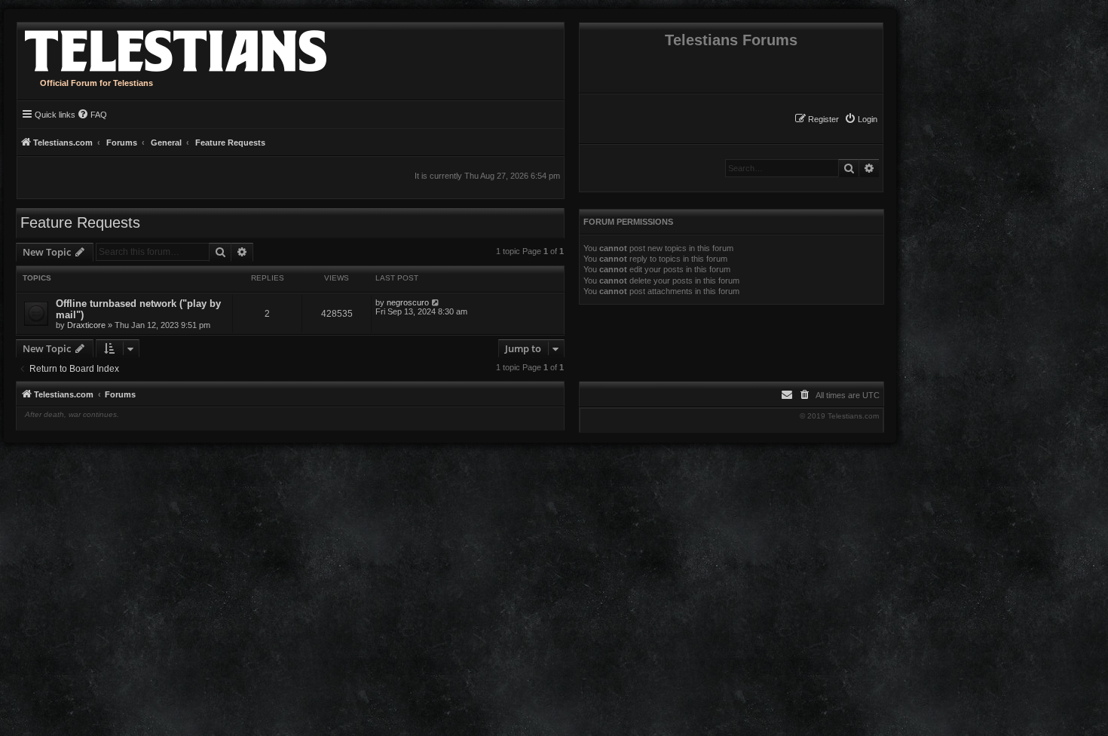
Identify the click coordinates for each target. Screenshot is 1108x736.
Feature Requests (80, 222)
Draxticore (86, 325)
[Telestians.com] (171, 47)
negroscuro (408, 302)
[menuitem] (860, 119)
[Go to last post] (436, 302)
